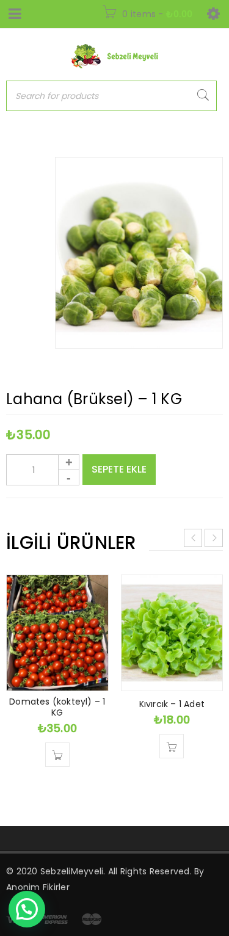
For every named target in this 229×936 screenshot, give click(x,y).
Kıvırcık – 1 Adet (172, 704)
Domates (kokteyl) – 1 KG (57, 707)
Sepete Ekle (119, 469)
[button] (57, 754)
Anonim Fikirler (38, 887)
